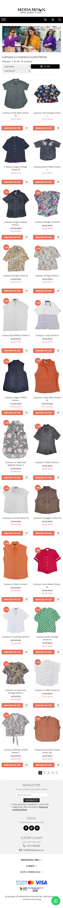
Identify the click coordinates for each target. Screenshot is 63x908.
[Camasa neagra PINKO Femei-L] (15, 376)
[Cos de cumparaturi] (53, 20)
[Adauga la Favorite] (26, 128)
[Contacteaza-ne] (45, 20)
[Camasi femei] (31, 39)
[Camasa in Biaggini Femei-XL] (47, 499)
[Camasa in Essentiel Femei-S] (15, 620)
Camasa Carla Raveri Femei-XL (47, 585)
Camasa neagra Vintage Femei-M (15, 168)
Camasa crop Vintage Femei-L (47, 114)
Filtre (46, 66)
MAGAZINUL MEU (30, 859)
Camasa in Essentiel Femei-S (16, 636)
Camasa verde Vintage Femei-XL (47, 638)
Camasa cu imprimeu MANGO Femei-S (15, 463)
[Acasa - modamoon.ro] (31, 11)
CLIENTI (30, 865)
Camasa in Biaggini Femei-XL (47, 518)
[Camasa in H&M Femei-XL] (47, 673)
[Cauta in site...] (59, 20)
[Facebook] (26, 828)
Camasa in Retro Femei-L (47, 462)
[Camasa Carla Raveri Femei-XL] (47, 561)
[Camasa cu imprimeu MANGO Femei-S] (15, 439)
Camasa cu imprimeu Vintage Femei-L (15, 691)
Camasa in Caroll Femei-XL (16, 518)
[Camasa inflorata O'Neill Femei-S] (15, 729)
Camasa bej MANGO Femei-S (16, 335)
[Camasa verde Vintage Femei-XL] (47, 620)
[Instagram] (37, 828)
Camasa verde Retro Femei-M (15, 114)
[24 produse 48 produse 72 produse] (16, 66)
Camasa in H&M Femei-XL (47, 690)
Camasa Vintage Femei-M (47, 222)
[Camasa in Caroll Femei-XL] (15, 499)
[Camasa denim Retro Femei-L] (47, 149)
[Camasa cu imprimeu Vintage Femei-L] (15, 673)
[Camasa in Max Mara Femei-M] (47, 376)
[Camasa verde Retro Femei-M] (15, 94)
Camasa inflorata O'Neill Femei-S (16, 751)
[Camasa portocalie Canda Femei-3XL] (47, 729)
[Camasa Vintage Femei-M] (47, 203)
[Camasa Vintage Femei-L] (47, 258)
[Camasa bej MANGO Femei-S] (15, 315)
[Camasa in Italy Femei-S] (47, 315)
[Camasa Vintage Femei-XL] (15, 258)
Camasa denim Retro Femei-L (47, 168)
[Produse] (4, 20)
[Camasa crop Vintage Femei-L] (47, 93)
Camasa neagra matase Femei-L (15, 223)
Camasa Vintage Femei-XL (15, 275)
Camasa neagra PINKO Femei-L (16, 399)
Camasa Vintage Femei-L (47, 275)
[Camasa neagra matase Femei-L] (15, 204)
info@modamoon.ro (33, 850)
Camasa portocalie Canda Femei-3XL (47, 751)
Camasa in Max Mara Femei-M (47, 399)
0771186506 (33, 845)
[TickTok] (31, 828)
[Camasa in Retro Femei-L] (47, 439)
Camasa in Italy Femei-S (47, 335)
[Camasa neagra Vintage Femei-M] (15, 149)
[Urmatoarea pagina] (57, 773)
